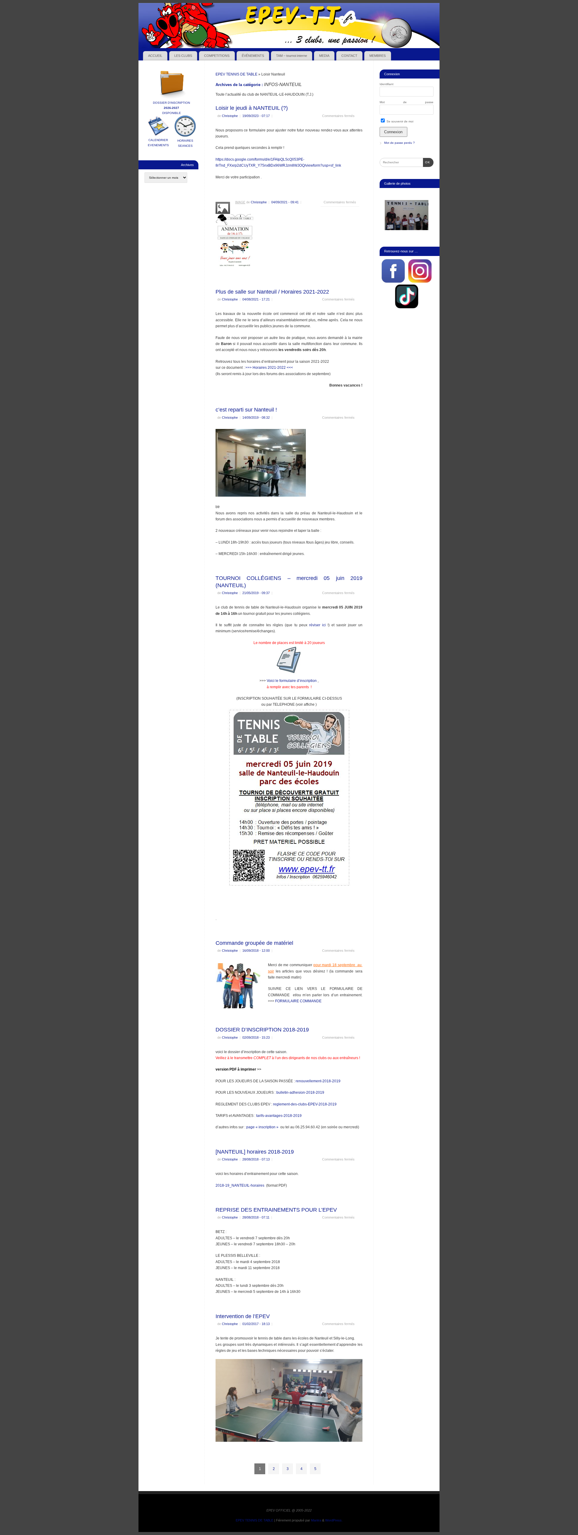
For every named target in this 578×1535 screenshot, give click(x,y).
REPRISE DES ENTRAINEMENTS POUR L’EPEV (276, 1210)
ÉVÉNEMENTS (253, 55)
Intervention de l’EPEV (243, 1316)
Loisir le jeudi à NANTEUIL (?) (252, 108)
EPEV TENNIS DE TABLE (236, 74)
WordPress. (334, 1520)
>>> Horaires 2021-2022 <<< (269, 367)
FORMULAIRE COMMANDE (298, 1001)
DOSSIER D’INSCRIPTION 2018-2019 (262, 1030)
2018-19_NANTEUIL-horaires (240, 1185)
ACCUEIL (155, 55)
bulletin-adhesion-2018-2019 (300, 1092)
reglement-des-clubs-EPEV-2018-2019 (305, 1104)
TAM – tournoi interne (291, 55)
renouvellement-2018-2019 (318, 1081)
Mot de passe (407, 102)
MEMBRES (377, 55)
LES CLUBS (183, 55)
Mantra (316, 1520)
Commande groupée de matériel (254, 943)
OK (426, 162)
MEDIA (324, 55)
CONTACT (349, 55)
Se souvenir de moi (399, 121)
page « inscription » (262, 1127)
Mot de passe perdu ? (399, 142)
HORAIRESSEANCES (185, 143)
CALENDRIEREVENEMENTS (158, 142)
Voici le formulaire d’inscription (292, 681)
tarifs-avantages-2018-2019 (279, 1116)
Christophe (230, 116)
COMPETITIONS (216, 55)
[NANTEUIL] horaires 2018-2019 (255, 1152)
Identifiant (386, 84)
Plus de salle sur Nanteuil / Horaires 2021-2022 (272, 292)
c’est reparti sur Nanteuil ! (246, 410)
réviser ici (318, 625)
